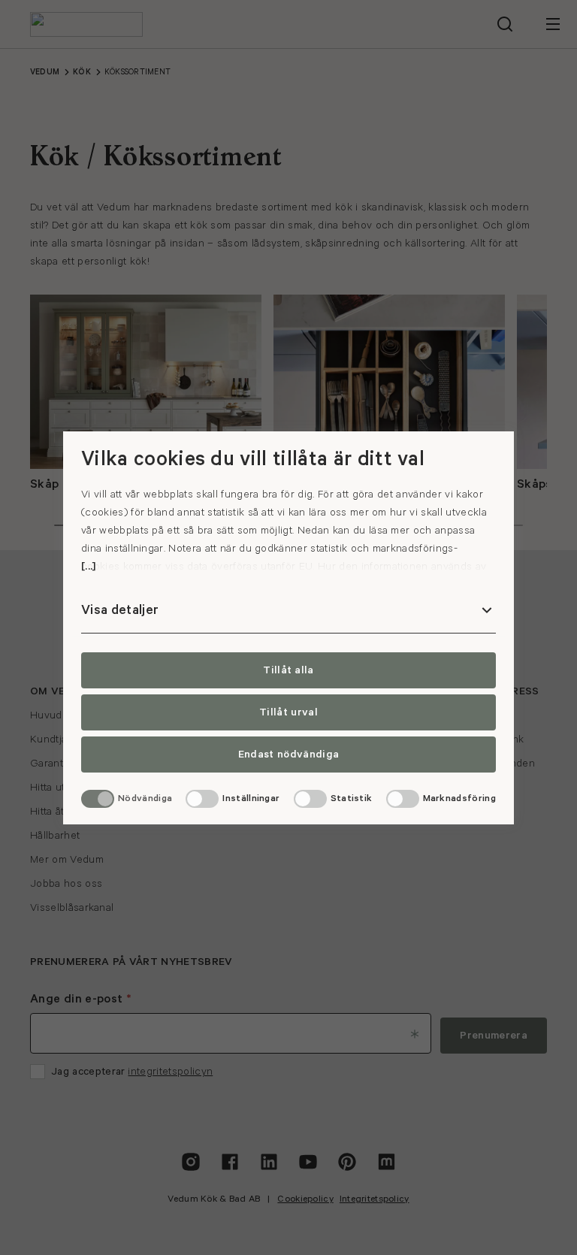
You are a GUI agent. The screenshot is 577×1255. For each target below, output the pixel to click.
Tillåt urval (288, 712)
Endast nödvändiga (288, 754)
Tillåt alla (288, 670)
